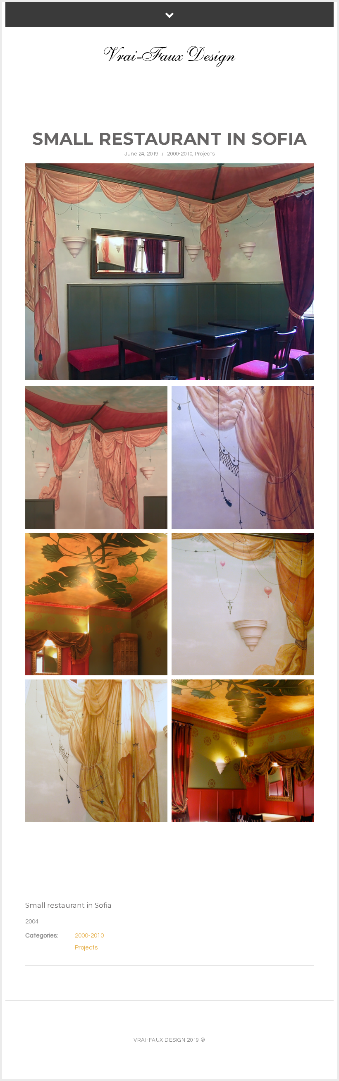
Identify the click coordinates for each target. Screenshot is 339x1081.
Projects (205, 154)
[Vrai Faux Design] (169, 56)
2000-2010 (179, 154)
